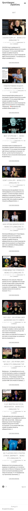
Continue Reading (14, 62)
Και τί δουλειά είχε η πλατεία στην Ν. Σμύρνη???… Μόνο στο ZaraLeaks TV (14, 455)
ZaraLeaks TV (21, 42)
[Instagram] (16, 506)
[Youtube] (15, 506)
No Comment (14, 44)
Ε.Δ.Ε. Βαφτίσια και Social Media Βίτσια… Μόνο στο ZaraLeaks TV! (14, 406)
